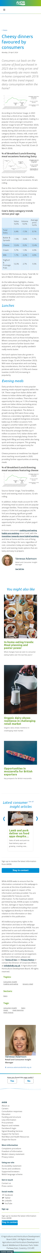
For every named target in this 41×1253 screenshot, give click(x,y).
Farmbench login (9, 1128)
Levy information (9, 1120)
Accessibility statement (11, 1166)
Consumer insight (10, 982)
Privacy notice (8, 1157)
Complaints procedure (11, 1148)
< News (4, 30)
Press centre (7, 1186)
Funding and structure (11, 1117)
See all (31, 801)
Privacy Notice (27, 960)
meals (5, 1010)
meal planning (18, 1010)
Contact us (6, 1183)
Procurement (7, 1122)
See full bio (19, 569)
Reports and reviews (10, 1125)
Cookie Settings (7, 1252)
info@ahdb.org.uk (12, 965)
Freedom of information (12, 1151)
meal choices (8, 1012)
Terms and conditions (11, 1168)
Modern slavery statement (13, 1154)
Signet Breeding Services (12, 1131)
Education (6, 1114)
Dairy (5, 996)
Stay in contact (20, 870)
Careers (5, 1108)
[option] (20, 830)
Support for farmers (10, 1134)
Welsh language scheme (12, 1174)
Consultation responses (12, 1111)
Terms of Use (11, 960)
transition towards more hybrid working (20, 536)
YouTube (8, 1203)
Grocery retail (28, 984)
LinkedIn (8, 1200)
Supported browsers (10, 1171)
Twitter (8, 1198)
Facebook (9, 1195)
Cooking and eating (10, 984)
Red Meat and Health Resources (15, 1137)
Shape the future (9, 1139)
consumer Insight (10, 1008)
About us (5, 1105)
